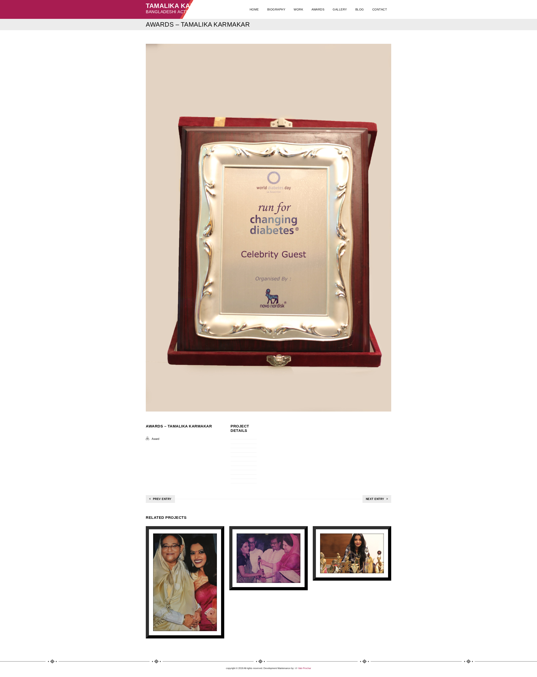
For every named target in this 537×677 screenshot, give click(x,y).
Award (155, 438)
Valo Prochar (304, 668)
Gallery (340, 9)
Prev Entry (162, 499)
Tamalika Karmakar (182, 5)
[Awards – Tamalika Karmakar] (185, 582)
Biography (276, 9)
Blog (359, 9)
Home (254, 9)
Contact (379, 9)
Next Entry (375, 499)
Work (298, 9)
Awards (318, 9)
